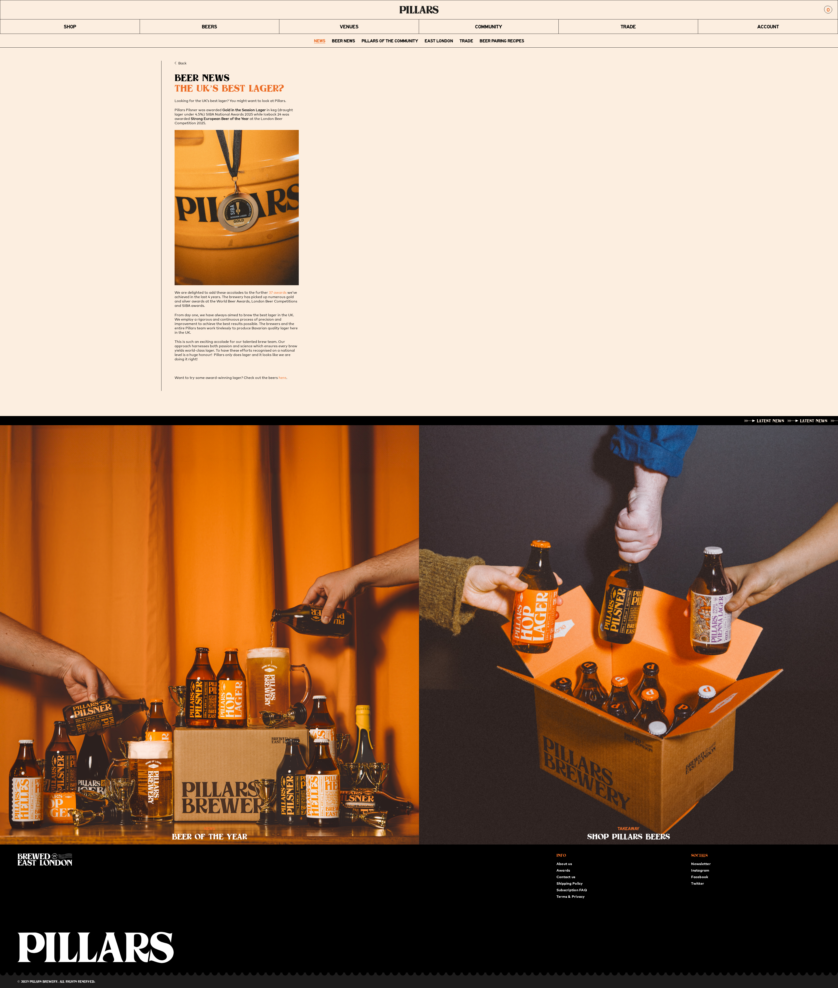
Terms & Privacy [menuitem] (570, 896)
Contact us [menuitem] (565, 876)
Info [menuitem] (561, 855)
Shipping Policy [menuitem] (569, 883)
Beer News (343, 40)
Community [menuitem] (488, 26)
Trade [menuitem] (628, 26)
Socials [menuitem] (699, 855)
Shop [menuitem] (70, 26)
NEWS (319, 40)
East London (439, 40)
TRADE (466, 40)
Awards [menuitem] (563, 870)
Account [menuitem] (768, 26)
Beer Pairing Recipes (502, 40)
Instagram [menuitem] (700, 870)
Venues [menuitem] (349, 26)
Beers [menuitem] (209, 26)
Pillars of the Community (390, 40)
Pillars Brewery (44, 981)
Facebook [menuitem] (699, 876)
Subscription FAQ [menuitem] (571, 889)
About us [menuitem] (564, 863)
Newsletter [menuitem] (701, 863)
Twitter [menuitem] (697, 883)
